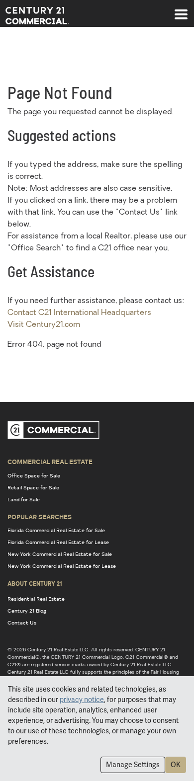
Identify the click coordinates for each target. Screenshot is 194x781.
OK (176, 764)
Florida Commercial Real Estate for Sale (56, 530)
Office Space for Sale (33, 475)
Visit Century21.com (43, 325)
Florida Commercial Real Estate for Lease (58, 542)
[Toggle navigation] (181, 9)
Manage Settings (133, 764)
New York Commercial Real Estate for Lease (61, 565)
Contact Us (21, 622)
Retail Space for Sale (33, 487)
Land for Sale (23, 499)
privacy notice (82, 699)
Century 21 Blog (26, 610)
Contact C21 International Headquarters (79, 313)
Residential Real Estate (36, 598)
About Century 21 (34, 583)
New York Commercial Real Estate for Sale (59, 553)
